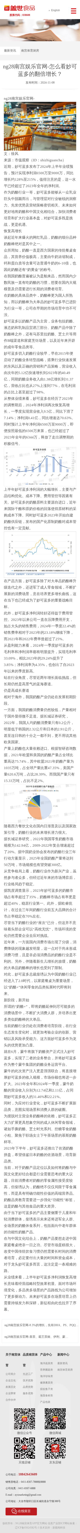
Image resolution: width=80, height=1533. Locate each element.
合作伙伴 (11, 1399)
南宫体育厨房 (30, 50)
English (55, 10)
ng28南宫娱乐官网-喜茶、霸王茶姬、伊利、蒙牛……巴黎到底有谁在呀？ (34, 1337)
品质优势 (28, 1386)
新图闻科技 (58, 1527)
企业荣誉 (11, 1393)
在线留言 (24, 1511)
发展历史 (11, 1386)
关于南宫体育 (13, 1360)
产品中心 (46, 1354)
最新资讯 (10, 50)
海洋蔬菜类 (46, 1363)
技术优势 (28, 1380)
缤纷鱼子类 (46, 1389)
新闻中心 (63, 1354)
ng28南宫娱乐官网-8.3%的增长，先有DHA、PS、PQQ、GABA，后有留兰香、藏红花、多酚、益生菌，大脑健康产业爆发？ (41, 1325)
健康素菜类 (46, 1382)
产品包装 (45, 1401)
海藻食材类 (46, 1395)
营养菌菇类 (46, 1369)
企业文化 (11, 1380)
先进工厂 (28, 1374)
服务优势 (28, 1393)
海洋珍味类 (46, 1376)
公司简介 (11, 1374)
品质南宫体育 (30, 1360)
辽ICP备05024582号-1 (27, 1527)
